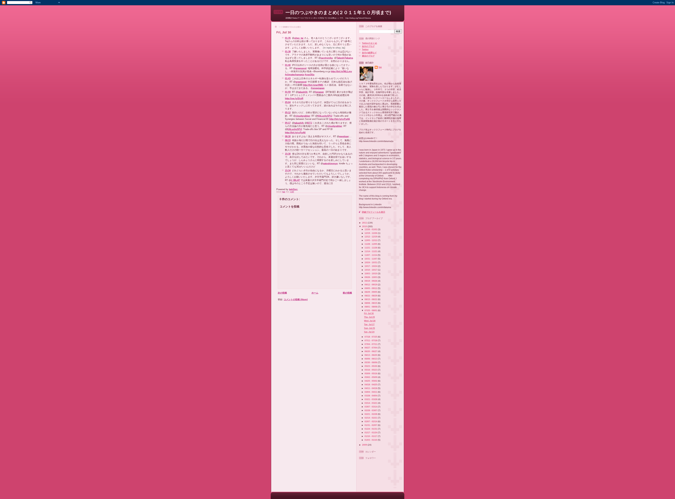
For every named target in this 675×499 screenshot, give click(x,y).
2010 (365, 226)
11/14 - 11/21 (371, 251)
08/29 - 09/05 (371, 292)
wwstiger (344, 136)
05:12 (288, 112)
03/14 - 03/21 (371, 403)
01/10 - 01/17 (371, 436)
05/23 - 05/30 (371, 366)
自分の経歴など (369, 52)
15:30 (288, 154)
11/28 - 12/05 (371, 244)
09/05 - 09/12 (371, 288)
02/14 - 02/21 (371, 418)
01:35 (288, 38)
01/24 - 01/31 (371, 429)
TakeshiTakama (344, 58)
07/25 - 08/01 (371, 310)
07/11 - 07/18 (371, 340)
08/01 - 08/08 (371, 307)
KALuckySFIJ (324, 116)
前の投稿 (347, 292)
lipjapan (319, 92)
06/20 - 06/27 (371, 351)
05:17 (288, 123)
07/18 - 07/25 (371, 337)
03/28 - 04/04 (371, 395)
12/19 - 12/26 (371, 233)
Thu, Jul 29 (369, 317)
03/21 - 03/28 (371, 399)
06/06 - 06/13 (371, 359)
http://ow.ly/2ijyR (294, 98)
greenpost (300, 68)
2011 (365, 223)
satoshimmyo (330, 163)
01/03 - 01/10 (371, 440)
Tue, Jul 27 (369, 324)
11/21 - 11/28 (371, 248)
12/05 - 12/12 (371, 240)
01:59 (288, 92)
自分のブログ (368, 46)
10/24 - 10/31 (371, 262)
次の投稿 (282, 292)
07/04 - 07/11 (371, 344)
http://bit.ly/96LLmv (341, 71)
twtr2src (293, 189)
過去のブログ (368, 56)
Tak (380, 67)
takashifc (303, 92)
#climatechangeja (294, 74)
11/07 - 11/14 (371, 255)
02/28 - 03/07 (371, 410)
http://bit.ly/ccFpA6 (339, 119)
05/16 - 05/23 (371, 370)
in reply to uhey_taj (334, 47)
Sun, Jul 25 (369, 328)
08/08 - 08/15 (371, 303)
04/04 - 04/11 (371, 392)
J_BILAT (295, 180)
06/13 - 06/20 (371, 355)
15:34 (288, 170)
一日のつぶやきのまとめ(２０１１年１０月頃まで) (338, 12)
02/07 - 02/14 (371, 421)
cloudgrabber (302, 116)
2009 (365, 445)
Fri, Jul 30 (369, 313)
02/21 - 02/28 (371, 414)
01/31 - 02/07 (371, 425)
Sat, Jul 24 (369, 332)
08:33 (288, 140)
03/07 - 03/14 (371, 407)
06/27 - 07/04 (371, 347)
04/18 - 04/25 (371, 384)
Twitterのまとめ (369, 43)
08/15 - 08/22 (371, 299)
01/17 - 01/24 (371, 432)
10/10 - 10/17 (371, 270)
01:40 (288, 65)
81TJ (309, 123)
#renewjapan (317, 88)
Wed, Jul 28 (369, 321)
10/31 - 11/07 (371, 259)
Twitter (365, 49)
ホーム (314, 292)
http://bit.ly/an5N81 (313, 85)
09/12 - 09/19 (371, 284)
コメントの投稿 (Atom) (296, 299)
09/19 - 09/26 (371, 281)
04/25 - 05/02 (371, 381)
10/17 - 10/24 (371, 266)
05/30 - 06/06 (371, 362)
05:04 (288, 102)
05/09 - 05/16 (371, 373)
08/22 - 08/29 (371, 295)
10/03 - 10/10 (371, 273)
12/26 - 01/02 (371, 229)
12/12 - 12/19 (371, 236)
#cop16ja (309, 74)
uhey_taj (298, 38)
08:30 (288, 136)
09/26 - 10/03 (371, 277)
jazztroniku (327, 58)
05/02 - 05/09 (371, 377)
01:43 (288, 78)
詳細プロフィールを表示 (373, 212)
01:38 (288, 51)
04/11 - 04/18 (371, 388)
